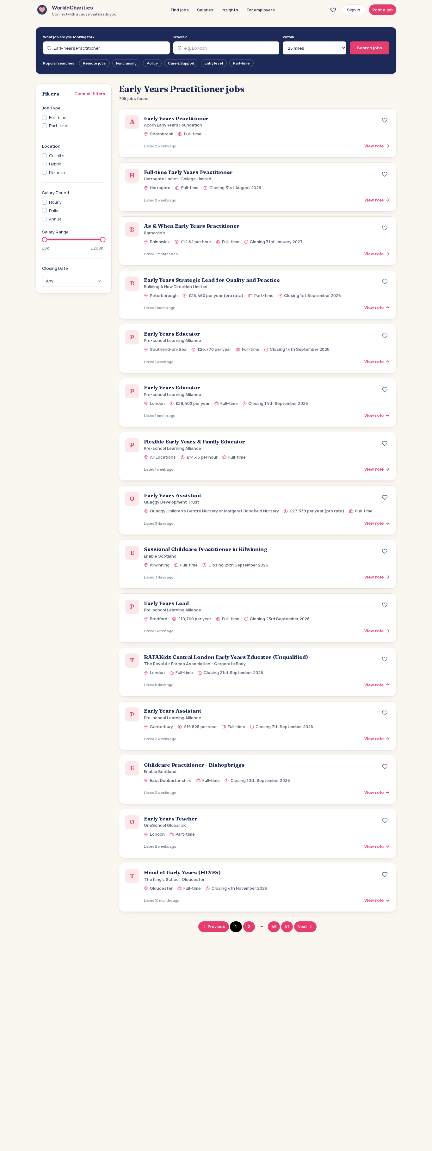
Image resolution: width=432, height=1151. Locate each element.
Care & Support (181, 63)
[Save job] (385, 120)
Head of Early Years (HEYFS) (182, 872)
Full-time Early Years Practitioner (188, 172)
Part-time (241, 63)
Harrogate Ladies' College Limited (177, 179)
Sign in (353, 10)
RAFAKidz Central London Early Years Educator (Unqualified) (226, 657)
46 (274, 926)
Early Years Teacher (170, 818)
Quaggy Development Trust (171, 502)
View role (374, 146)
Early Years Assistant (172, 495)
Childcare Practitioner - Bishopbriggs (194, 765)
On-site (56, 156)
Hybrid (55, 164)
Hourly (55, 202)
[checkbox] (44, 117)
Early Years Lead (166, 603)
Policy (152, 63)
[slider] (44, 239)
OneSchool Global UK (165, 825)
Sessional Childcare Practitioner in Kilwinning (205, 549)
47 (287, 926)
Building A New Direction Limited (175, 286)
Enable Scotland (160, 556)
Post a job (383, 10)
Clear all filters (89, 94)
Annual (56, 219)
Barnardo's (154, 233)
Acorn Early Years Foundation (173, 125)
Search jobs (369, 48)
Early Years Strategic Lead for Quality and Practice (212, 280)
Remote (57, 172)
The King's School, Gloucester (174, 879)
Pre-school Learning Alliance (172, 340)
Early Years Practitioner (176, 118)
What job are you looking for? (69, 36)
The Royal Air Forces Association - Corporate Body (195, 663)
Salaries (205, 10)
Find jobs (180, 10)
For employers (261, 10)
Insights (230, 10)
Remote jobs (94, 63)
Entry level (214, 63)
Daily (53, 210)
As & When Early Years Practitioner (191, 226)
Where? (180, 36)
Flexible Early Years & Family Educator (194, 441)
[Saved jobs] (333, 9)
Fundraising (126, 63)
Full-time (57, 118)
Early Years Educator (172, 334)
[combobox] (106, 47)
